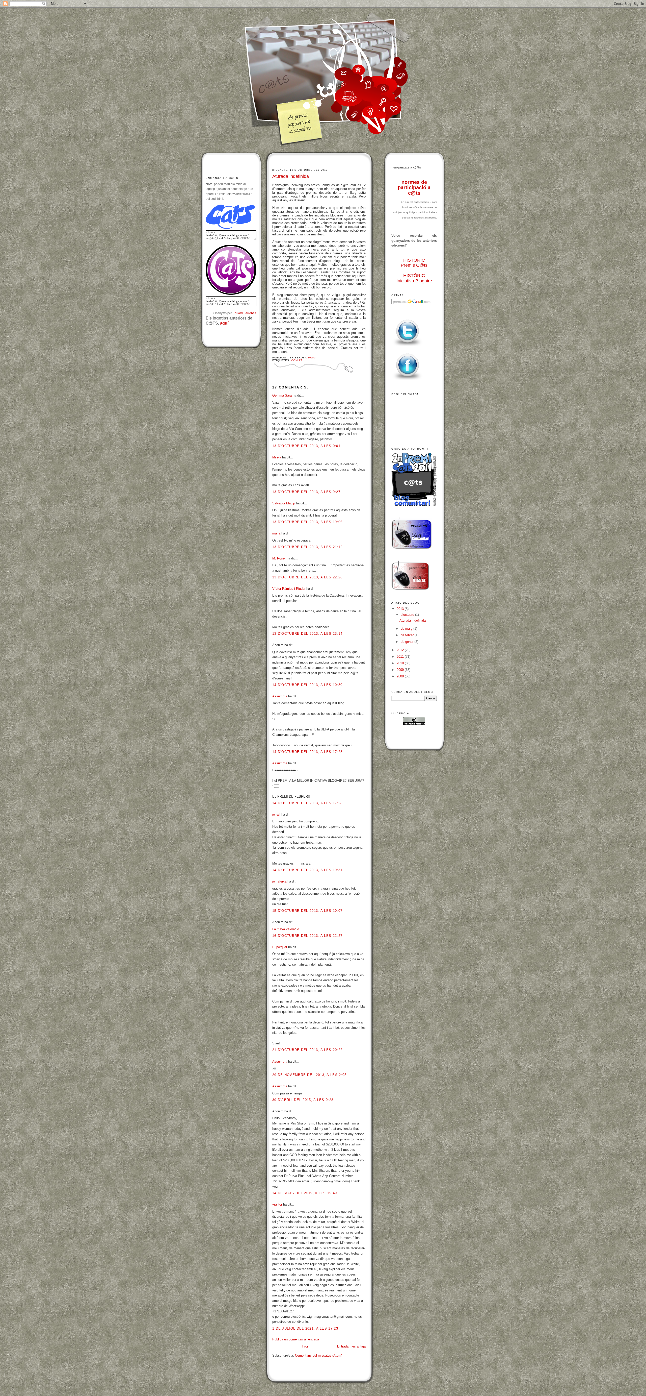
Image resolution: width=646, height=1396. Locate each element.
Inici (305, 1346)
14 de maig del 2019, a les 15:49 (304, 1193)
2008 (401, 676)
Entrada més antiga (351, 1346)
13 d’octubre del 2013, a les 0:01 (306, 446)
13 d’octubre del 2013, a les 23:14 (307, 633)
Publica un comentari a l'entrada (295, 1339)
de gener (407, 642)
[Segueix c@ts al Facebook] (407, 380)
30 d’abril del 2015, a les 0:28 (302, 1100)
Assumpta (279, 696)
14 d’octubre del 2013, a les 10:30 (307, 685)
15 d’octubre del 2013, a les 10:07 (307, 911)
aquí (224, 323)
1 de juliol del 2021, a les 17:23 (305, 1328)
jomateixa (279, 881)
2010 (401, 663)
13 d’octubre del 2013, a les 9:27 (306, 492)
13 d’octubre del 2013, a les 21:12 (307, 547)
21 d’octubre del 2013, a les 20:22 (307, 1050)
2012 (401, 650)
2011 (401, 656)
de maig (407, 628)
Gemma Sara (282, 395)
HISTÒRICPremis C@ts (414, 263)
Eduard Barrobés (244, 313)
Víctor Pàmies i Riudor (288, 589)
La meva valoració (285, 929)
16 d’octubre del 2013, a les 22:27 (307, 936)
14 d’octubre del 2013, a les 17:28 (307, 752)
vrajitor (277, 1204)
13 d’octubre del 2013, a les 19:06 (307, 522)
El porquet (279, 947)
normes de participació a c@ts (414, 187)
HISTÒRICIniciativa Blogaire (414, 278)
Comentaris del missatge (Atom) (318, 1355)
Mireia (276, 457)
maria (276, 533)
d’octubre (408, 615)
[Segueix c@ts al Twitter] (407, 346)
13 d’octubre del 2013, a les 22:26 (307, 577)
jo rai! (276, 814)
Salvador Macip (283, 503)
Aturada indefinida (290, 176)
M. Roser (279, 558)
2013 (401, 609)
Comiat (296, 360)
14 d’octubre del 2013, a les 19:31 (307, 870)
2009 (401, 670)
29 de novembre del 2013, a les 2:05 (309, 1075)
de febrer (408, 635)
